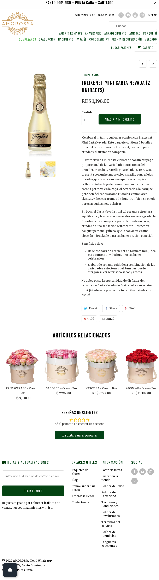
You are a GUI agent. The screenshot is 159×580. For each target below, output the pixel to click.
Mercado (151, 39)
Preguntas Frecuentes (109, 544)
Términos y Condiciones (109, 504)
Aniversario (93, 33)
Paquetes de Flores (80, 472)
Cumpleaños (27, 39)
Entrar (152, 15)
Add (91, 318)
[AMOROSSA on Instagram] (135, 15)
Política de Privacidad (108, 494)
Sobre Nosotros (111, 470)
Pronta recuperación (127, 39)
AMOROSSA (21, 560)
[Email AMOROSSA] (142, 15)
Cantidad (88, 112)
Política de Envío (112, 486)
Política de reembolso (108, 534)
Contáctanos (80, 502)
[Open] (10, 570)
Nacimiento (66, 39)
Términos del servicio (110, 524)
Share (113, 308)
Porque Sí (150, 33)
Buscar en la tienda (109, 478)
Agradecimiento (115, 33)
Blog (75, 480)
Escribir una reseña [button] (79, 435)
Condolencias (99, 39)
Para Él (81, 39)
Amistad (135, 33)
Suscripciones (121, 48)
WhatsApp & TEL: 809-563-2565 (95, 15)
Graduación (47, 39)
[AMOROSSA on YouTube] (128, 15)
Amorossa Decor (83, 496)
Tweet (93, 308)
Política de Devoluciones (110, 514)
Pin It (132, 308)
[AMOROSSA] (17, 24)
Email (110, 318)
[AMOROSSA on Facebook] (121, 15)
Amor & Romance (70, 33)
